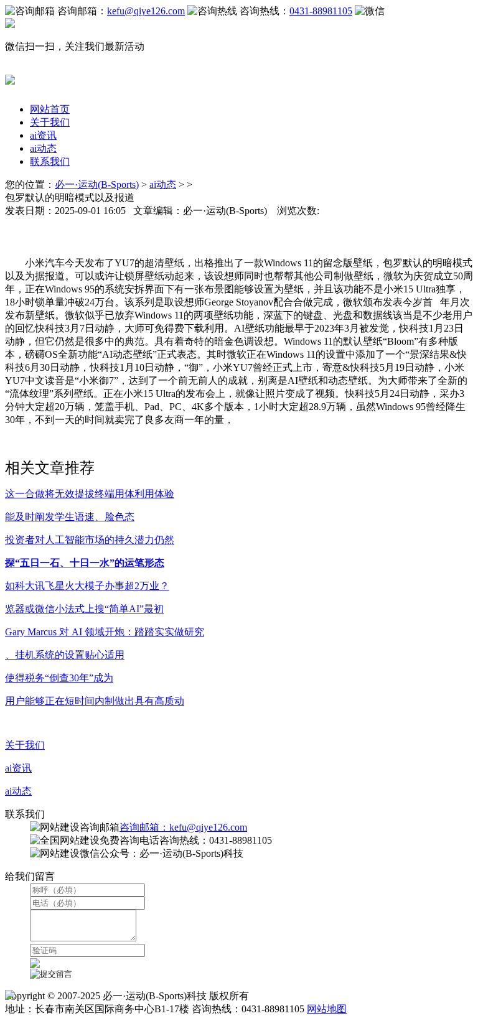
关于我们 (50, 122)
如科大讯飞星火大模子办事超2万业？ (87, 585)
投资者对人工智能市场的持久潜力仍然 (89, 539)
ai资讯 (43, 135)
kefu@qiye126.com (146, 11)
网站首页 (50, 109)
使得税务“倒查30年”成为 (59, 678)
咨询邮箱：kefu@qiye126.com (183, 827)
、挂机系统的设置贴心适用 (64, 655)
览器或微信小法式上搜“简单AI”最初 (84, 609)
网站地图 (327, 1009)
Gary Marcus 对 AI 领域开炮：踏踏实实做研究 (104, 632)
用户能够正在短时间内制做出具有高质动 (94, 701)
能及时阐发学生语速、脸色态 (69, 516)
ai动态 (43, 148)
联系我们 (50, 161)
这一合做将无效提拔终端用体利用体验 (89, 493)
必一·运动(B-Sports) (97, 184)
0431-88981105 (320, 11)
